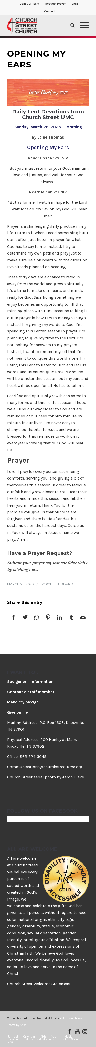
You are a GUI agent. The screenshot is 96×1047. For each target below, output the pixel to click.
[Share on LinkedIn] (59, 617)
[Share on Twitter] (24, 617)
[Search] (70, 25)
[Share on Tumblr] (71, 617)
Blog (75, 3)
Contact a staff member (30, 691)
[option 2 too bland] (48, 92)
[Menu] (82, 25)
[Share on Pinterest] (48, 617)
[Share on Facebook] (13, 617)
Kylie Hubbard (59, 584)
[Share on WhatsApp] (36, 617)
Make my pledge (23, 702)
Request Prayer (55, 3)
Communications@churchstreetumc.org (44, 766)
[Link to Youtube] (77, 1031)
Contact (49, 11)
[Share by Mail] (83, 617)
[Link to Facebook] (69, 1031)
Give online (17, 712)
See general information (30, 681)
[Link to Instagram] (85, 1031)
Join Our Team (29, 3)
